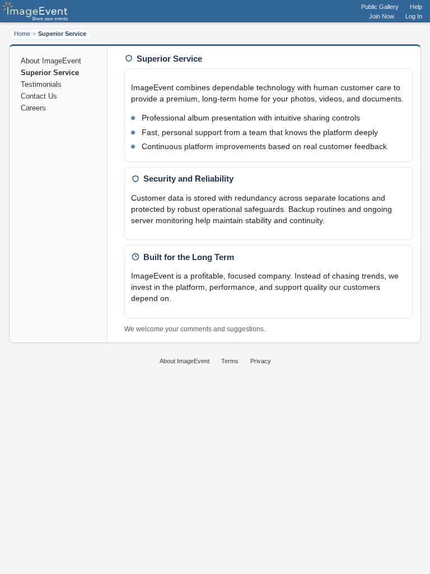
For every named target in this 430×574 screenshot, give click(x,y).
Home (22, 33)
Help (416, 6)
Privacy (260, 361)
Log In (413, 16)
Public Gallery (380, 6)
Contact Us (39, 96)
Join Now (381, 16)
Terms (230, 361)
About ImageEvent (51, 61)
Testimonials (41, 84)
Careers (33, 108)
